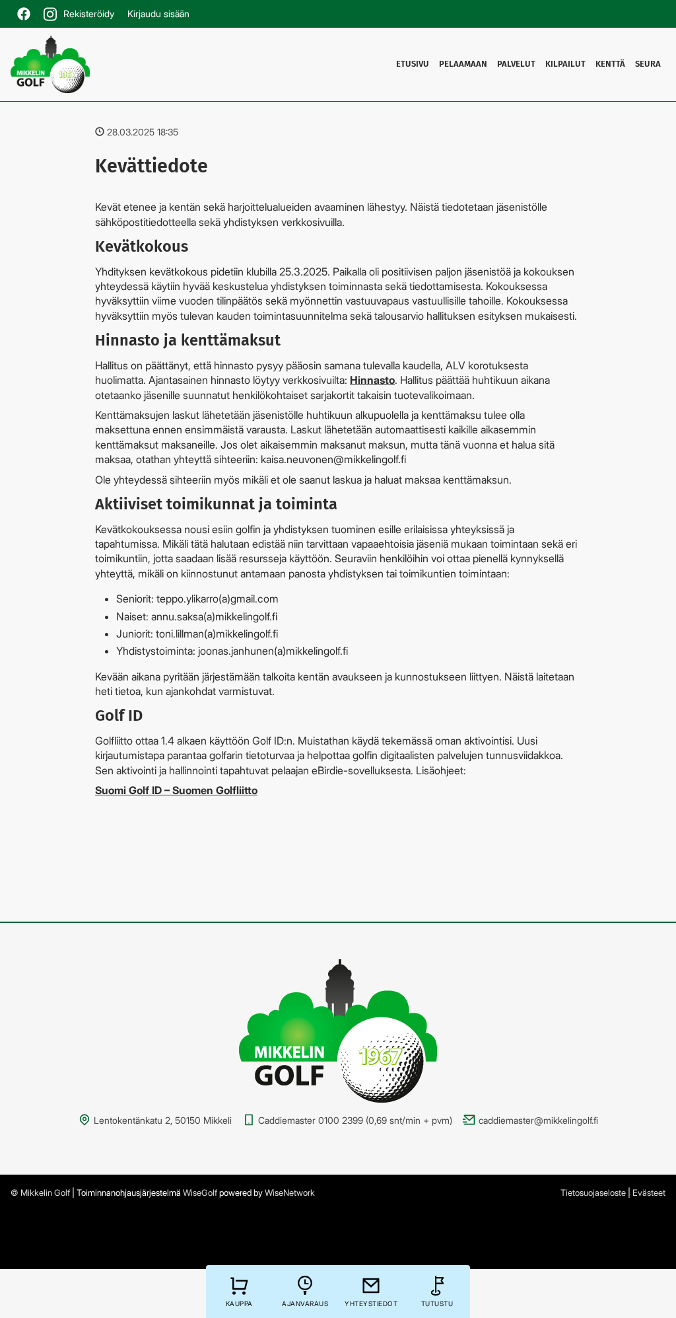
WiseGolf (200, 1192)
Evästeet (648, 1192)
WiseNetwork (290, 1192)
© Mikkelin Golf (40, 1192)
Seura (648, 64)
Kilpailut (565, 64)
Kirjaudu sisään (158, 13)
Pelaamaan (463, 64)
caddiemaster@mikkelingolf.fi (538, 1120)
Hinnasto (372, 379)
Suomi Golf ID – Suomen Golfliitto (176, 790)
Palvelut (516, 64)
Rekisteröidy (88, 13)
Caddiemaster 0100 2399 (310, 1120)
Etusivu (412, 64)
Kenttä (610, 64)
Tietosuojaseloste (593, 1192)
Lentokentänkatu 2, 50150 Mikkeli (163, 1120)
